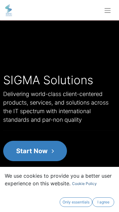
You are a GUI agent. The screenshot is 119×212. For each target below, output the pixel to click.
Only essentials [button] (76, 202)
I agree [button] (103, 202)
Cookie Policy (84, 183)
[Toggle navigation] (107, 10)
